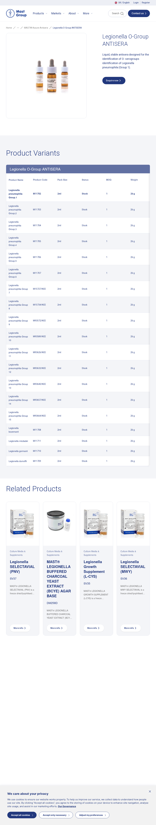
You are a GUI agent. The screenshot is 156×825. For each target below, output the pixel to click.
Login (136, 2)
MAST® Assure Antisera (36, 28)
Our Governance (67, 806)
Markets (56, 13)
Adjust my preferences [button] (91, 815)
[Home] (16, 13)
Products (38, 13)
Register (146, 2)
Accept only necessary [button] (54, 815)
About (72, 13)
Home (9, 28)
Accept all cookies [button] (20, 815)
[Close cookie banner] (149, 791)
